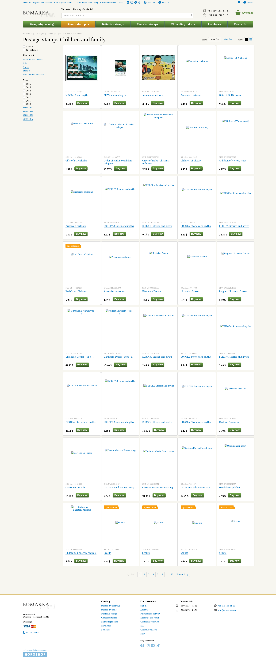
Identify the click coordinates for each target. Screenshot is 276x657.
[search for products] (190, 15)
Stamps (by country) (42, 24)
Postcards (240, 24)
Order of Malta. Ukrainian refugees (118, 162)
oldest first (228, 39)
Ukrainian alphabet (229, 487)
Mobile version (32, 632)
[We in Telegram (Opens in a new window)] (135, 2)
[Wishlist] (239, 2)
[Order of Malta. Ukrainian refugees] (120, 133)
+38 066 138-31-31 (218, 10)
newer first (214, 39)
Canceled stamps (147, 24)
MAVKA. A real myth (76, 95)
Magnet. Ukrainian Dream (233, 291)
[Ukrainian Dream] (158, 264)
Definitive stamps (113, 24)
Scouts (107, 552)
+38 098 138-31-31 (218, 15)
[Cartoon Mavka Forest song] (120, 460)
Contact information (83, 2)
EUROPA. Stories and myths (119, 225)
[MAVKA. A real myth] (81, 68)
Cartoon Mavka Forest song (119, 487)
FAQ (96, 2)
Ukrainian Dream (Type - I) (79, 356)
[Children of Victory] (197, 133)
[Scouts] (120, 525)
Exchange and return (63, 2)
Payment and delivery (42, 2)
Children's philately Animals (80, 552)
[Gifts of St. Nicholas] (235, 68)
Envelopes (214, 24)
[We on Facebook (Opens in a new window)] (128, 2)
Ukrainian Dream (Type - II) (118, 356)
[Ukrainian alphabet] (235, 460)
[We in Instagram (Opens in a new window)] (131, 2)
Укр (149, 2)
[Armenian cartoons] (158, 68)
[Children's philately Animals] (81, 525)
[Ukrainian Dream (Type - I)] (81, 329)
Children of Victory (191, 160)
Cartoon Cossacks (229, 422)
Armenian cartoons (152, 95)
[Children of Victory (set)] (235, 133)
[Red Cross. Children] (81, 264)
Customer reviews (108, 2)
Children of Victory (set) (232, 160)
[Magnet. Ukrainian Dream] (235, 264)
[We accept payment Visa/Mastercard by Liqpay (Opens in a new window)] (29, 626)
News (121, 2)
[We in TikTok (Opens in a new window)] (139, 2)
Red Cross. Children (76, 291)
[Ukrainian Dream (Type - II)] (120, 329)
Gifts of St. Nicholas (230, 95)
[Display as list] (251, 39)
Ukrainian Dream (151, 291)
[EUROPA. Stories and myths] (120, 199)
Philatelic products (183, 24)
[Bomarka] (39, 604)
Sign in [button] (143, 605)
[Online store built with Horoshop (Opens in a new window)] (36, 653)
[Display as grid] (246, 39)
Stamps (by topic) (78, 24)
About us (27, 2)
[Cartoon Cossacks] (235, 395)
